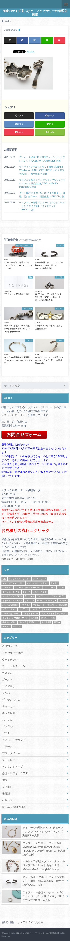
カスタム (54, 583)
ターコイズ (29, 596)
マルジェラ (36, 609)
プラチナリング (9, 609)
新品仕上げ (34, 622)
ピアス (6, 733)
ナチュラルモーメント (14, 415)
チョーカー (8, 706)
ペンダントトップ (12, 766)
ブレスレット (39, 605)
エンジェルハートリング (37, 583)
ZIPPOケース (10, 645)
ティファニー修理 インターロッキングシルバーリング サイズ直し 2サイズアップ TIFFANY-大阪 (42, 206)
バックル (7, 719)
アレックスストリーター (19, 579)
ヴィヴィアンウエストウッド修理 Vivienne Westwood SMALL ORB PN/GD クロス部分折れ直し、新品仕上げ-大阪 (41, 170)
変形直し (45, 618)
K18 (4, 579)
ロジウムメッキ (48, 613)
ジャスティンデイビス (12, 596)
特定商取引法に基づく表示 (17, 558)
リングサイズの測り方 (30, 922)
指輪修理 (23, 622)
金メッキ (17, 626)
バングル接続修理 (10, 605)
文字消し (7, 786)
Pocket (30, 51)
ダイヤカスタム (11, 699)
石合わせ (7, 800)
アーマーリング (39, 579)
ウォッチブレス (11, 659)
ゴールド (7, 679)
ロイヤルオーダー (30, 613)
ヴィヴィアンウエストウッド (15, 618)
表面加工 (6, 626)
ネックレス (29, 600)
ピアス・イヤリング (14, 739)
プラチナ (7, 746)
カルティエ (7, 587)
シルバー (7, 692)
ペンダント (23, 609)
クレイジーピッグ (33, 587)
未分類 (6, 793)
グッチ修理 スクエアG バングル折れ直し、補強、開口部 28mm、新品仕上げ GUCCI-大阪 (42, 194)
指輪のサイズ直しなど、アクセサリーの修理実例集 (34, 12)
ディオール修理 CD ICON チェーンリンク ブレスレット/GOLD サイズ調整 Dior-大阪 (42, 159)
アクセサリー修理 (12, 652)
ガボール (19, 587)
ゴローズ (26, 592)
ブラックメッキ (11, 753)
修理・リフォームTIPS (15, 773)
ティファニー (43, 596)
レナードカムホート (11, 613)
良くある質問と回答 (14, 806)
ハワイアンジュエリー (46, 600)
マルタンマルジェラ (52, 609)
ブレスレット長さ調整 (57, 605)
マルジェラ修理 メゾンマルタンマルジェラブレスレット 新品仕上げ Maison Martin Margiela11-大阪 (42, 183)
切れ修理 (34, 618)
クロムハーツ (49, 587)
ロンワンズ (62, 613)
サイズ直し (8, 686)
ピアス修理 (25, 605)
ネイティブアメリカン (12, 600)
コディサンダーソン (11, 592)
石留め (57, 622)
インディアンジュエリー (13, 583)
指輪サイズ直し (9, 622)
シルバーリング (40, 592)
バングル (63, 600)
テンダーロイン (58, 596)
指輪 (53, 618)
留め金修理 (46, 622)
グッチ (61, 587)
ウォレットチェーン (14, 666)
